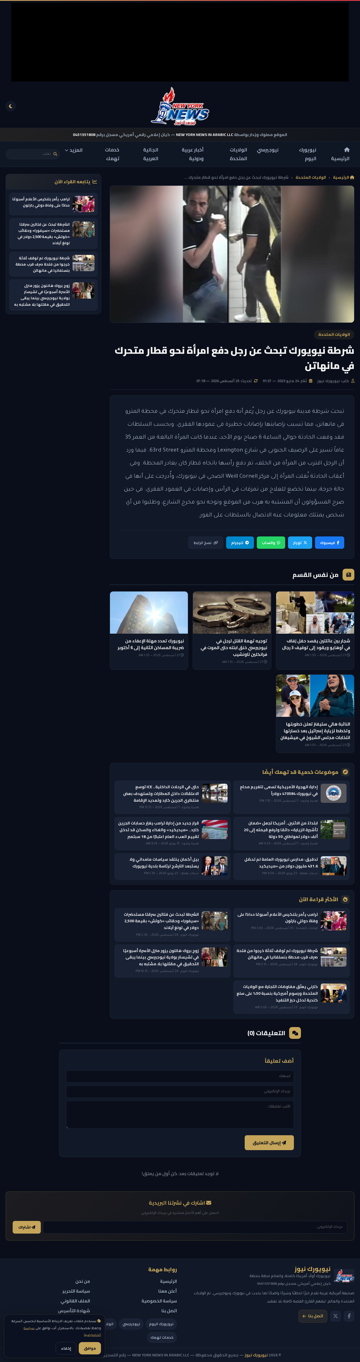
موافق (90, 1348)
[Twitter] (335, 1316)
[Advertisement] (180, 42)
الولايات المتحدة (238, 154)
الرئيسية (340, 158)
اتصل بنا (315, 1316)
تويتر (297, 542)
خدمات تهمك (112, 154)
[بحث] (55, 154)
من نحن (82, 1281)
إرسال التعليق (267, 1143)
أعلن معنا (167, 1291)
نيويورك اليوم (307, 154)
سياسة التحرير (76, 1291)
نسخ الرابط (203, 542)
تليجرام (237, 542)
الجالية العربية (150, 154)
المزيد (76, 150)
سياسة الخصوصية (159, 1301)
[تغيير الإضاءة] (11, 106)
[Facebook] (349, 1316)
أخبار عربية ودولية (193, 154)
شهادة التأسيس (74, 1311)
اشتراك (25, 1227)
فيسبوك (327, 542)
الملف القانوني (75, 1301)
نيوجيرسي (268, 149)
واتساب (268, 542)
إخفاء (66, 1348)
